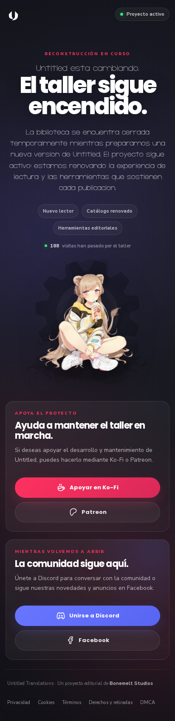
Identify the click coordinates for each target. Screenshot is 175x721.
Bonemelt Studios (131, 683)
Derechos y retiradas (111, 702)
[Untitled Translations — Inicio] (14, 16)
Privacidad (18, 702)
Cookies (46, 702)
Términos (71, 702)
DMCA (147, 702)
